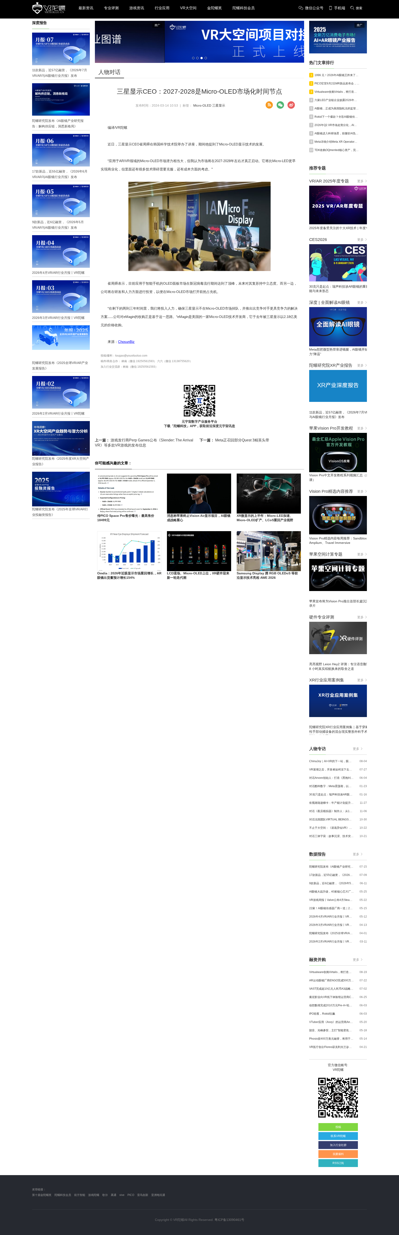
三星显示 (218, 105)
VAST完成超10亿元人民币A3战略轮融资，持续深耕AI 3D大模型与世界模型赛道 (331, 988)
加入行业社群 (338, 1145)
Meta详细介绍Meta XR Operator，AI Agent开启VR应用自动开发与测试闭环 (336, 141)
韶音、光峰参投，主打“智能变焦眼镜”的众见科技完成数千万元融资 (331, 1030)
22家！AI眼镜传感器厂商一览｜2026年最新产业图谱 (331, 908)
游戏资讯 (136, 8)
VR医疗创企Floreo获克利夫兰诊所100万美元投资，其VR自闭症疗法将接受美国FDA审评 (331, 1047)
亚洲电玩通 (158, 1195)
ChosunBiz (126, 342)
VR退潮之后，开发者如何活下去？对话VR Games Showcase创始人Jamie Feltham (331, 769)
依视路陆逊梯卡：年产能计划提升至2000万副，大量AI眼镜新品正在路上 (331, 802)
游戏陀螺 (93, 1195)
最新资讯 (86, 8)
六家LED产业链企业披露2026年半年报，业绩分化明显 (336, 100)
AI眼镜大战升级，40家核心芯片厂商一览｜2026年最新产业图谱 (331, 891)
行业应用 (162, 8)
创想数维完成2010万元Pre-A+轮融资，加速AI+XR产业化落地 (331, 1005)
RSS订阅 (338, 1163)
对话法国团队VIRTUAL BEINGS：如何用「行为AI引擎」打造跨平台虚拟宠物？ (331, 819)
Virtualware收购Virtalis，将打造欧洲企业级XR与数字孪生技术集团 (336, 91)
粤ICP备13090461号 (229, 1220)
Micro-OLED (202, 105)
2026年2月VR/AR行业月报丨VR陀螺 (331, 941)
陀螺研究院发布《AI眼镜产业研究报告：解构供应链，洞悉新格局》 (331, 866)
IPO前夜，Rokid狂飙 (322, 1013)
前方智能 (79, 1195)
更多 (360, 181)
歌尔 (105, 1195)
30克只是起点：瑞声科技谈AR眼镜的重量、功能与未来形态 (331, 794)
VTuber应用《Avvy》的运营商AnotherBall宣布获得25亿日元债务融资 (331, 1022)
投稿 (338, 1127)
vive (121, 1195)
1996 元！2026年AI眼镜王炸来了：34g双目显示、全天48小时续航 (336, 75)
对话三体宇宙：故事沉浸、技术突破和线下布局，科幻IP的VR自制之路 (331, 836)
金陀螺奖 (214, 8)
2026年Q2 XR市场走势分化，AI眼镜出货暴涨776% (336, 125)
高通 (113, 1195)
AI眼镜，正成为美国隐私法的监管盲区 (336, 108)
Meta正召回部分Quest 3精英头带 (234, 440)
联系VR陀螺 (338, 1136)
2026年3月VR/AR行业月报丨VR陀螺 (331, 925)
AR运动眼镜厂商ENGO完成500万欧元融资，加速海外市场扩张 (331, 980)
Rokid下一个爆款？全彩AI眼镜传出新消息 (336, 116)
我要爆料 (338, 1154)
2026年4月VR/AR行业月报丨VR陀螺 (331, 916)
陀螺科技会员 (244, 8)
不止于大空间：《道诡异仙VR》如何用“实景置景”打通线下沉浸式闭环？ (331, 827)
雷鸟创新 (142, 1195)
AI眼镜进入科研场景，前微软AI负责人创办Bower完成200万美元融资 (336, 133)
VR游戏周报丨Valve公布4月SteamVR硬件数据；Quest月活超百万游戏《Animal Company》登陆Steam (331, 900)
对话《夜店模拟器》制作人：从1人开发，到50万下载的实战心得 (331, 811)
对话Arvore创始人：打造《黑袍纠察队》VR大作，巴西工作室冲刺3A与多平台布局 (331, 777)
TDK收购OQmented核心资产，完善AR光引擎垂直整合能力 (336, 150)
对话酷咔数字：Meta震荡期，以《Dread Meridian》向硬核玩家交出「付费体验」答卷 (331, 786)
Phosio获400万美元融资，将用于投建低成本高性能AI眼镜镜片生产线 (331, 1038)
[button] (193, 58)
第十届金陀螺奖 (41, 1195)
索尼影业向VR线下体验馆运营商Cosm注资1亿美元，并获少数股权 (331, 997)
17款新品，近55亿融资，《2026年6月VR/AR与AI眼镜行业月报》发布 (331, 875)
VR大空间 (188, 8)
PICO (130, 1195)
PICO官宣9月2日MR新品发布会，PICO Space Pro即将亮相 (336, 83)
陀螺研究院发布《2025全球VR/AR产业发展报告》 (331, 933)
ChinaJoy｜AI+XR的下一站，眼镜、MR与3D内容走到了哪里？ (331, 761)
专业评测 (111, 8)
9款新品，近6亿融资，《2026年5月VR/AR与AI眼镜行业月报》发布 (331, 883)
